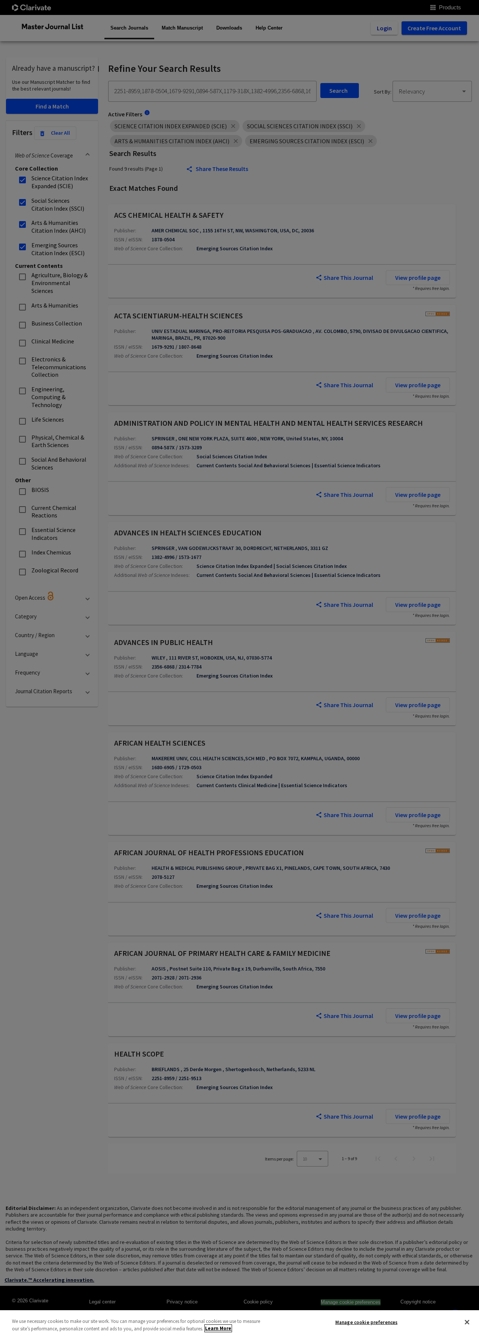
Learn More (218, 1328)
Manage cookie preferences (366, 1322)
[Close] (467, 1322)
